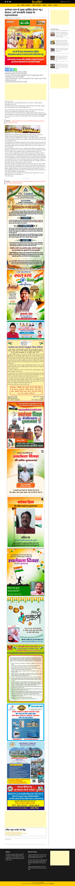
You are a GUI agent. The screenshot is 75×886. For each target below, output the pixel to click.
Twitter (8, 2)
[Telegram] (12, 69)
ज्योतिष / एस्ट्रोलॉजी (36, 5)
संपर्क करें (56, 5)
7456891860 (51, 883)
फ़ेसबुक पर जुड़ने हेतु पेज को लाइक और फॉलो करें (17, 833)
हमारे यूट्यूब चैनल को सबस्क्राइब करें (14, 834)
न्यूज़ (18, 5)
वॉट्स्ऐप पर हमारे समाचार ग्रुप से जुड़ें (14, 832)
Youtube (10, 2)
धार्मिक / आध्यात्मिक (25, 5)
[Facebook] (6, 69)
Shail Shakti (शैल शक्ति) (39, 882)
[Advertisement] (25, 92)
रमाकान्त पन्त (18, 18)
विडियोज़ (44, 5)
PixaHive (39, 884)
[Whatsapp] (15, 69)
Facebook (5, 2)
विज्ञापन (50, 5)
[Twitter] (9, 69)
